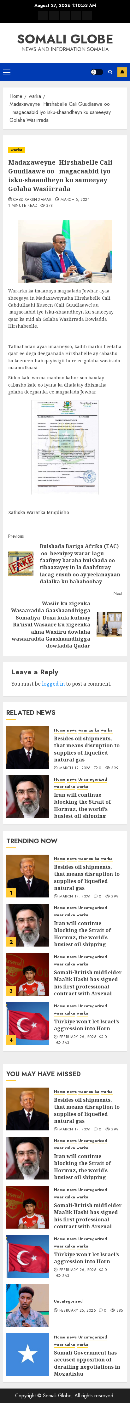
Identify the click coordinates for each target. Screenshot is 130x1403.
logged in (53, 683)
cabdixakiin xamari (32, 199)
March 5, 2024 (75, 199)
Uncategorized (92, 779)
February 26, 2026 (78, 1037)
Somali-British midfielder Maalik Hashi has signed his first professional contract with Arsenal (88, 983)
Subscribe (122, 72)
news (72, 730)
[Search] (110, 72)
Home (59, 730)
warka (16, 150)
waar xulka (88, 730)
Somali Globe (65, 39)
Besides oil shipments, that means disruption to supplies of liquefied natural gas (87, 749)
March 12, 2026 (75, 768)
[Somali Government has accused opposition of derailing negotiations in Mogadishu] (27, 1354)
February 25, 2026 (77, 1310)
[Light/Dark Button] (97, 72)
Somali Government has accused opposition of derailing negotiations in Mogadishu (87, 1363)
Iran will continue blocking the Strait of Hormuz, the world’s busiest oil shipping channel (82, 809)
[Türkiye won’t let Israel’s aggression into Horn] (27, 1023)
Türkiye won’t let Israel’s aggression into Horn (86, 1025)
